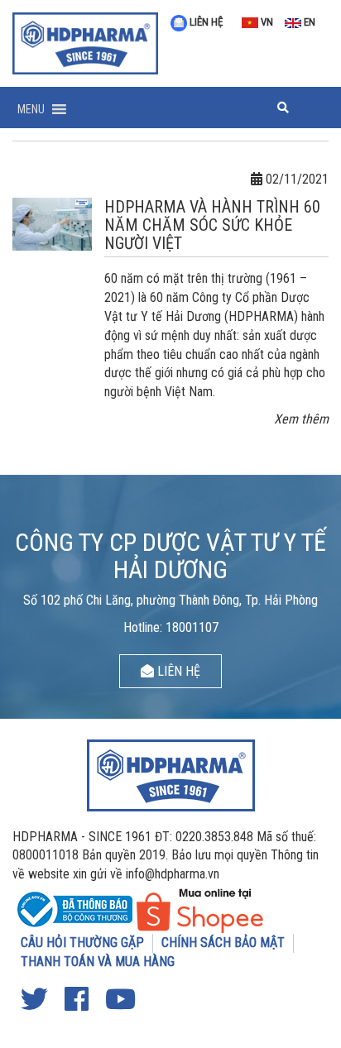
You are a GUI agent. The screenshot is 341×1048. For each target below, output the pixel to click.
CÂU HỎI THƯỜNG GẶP (82, 942)
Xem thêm (301, 419)
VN (265, 22)
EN (308, 22)
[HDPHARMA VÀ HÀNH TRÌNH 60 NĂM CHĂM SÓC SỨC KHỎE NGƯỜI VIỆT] (52, 223)
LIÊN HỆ (205, 22)
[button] (31, 109)
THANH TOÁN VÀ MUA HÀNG (98, 961)
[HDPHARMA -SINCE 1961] (85, 41)
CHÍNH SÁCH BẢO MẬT (223, 942)
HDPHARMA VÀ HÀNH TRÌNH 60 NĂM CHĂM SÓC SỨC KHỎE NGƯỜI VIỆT (212, 225)
